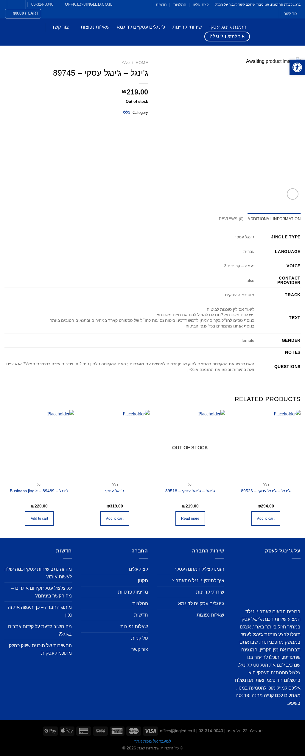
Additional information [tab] (274, 219)
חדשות (161, 4)
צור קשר (290, 13)
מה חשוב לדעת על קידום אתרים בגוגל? (40, 630)
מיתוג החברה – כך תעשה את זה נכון (40, 611)
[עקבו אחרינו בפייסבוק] (20, 4)
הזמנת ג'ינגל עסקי (227, 27)
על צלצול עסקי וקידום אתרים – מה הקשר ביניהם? (41, 592)
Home (142, 62)
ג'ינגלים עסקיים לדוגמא (201, 603)
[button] (297, 67)
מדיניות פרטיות (133, 591)
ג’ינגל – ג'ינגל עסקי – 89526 (266, 490)
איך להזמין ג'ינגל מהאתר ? (198, 580)
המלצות (179, 4)
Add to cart (265, 518)
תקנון (143, 580)
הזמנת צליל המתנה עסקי (199, 569)
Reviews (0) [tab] (231, 219)
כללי (126, 62)
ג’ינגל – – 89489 (39, 490)
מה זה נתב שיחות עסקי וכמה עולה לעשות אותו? (38, 572)
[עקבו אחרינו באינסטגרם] (14, 4)
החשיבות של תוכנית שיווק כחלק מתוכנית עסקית (40, 649)
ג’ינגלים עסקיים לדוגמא (141, 27)
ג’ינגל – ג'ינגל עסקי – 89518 (190, 490)
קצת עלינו (201, 4)
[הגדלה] (292, 194)
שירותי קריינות (187, 27)
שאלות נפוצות (95, 27)
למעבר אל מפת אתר (152, 741)
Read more (190, 518)
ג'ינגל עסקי (114, 490)
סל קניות (139, 638)
